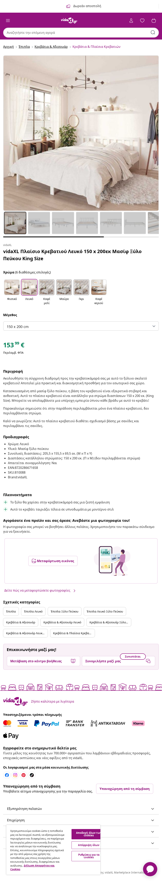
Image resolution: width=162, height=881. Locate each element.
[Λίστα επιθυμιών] (142, 20)
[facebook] (7, 775)
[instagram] (15, 775)
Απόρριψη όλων (88, 845)
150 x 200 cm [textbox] (18, 326)
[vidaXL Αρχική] (69, 21)
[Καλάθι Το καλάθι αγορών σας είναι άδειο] (153, 20)
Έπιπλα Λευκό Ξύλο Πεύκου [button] (105, 611)
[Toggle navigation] (8, 20)
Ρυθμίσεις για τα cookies (88, 856)
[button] (12, 292)
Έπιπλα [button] (11, 611)
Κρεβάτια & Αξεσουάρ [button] (20, 622)
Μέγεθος (10, 315)
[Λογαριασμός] (131, 20)
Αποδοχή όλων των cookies (89, 834)
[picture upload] (112, 561)
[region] (53, 850)
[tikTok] (32, 775)
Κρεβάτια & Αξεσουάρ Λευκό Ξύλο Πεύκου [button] (27, 633)
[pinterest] (23, 775)
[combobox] (81, 33)
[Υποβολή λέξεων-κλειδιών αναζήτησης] (153, 32)
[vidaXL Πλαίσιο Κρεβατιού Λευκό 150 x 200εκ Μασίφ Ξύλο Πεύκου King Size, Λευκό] (81, 133)
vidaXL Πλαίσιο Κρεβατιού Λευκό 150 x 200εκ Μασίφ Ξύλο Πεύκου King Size (72, 255)
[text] (13, 346)
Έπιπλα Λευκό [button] (33, 611)
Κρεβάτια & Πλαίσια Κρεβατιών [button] (74, 633)
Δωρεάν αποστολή (87, 6)
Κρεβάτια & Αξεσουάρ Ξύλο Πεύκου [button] (110, 622)
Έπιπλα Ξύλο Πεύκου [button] (64, 611)
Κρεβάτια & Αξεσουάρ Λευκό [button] (62, 622)
